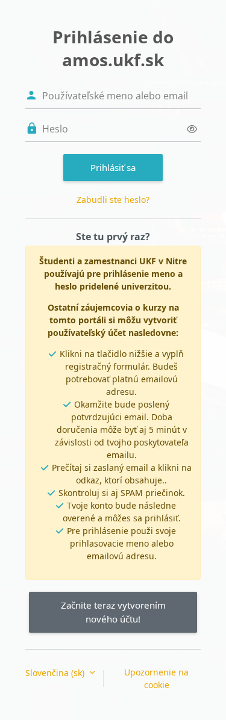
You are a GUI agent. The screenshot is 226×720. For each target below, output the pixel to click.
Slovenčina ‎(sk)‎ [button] (56, 672)
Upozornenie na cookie (156, 678)
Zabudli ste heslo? (113, 199)
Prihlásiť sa (113, 167)
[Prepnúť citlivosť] (192, 129)
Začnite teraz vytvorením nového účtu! (113, 612)
